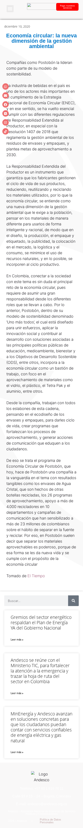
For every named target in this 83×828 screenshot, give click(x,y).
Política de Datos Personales (50, 821)
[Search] (73, 600)
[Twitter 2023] (5, 113)
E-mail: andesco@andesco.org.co (41, 804)
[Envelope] (5, 95)
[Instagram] (5, 122)
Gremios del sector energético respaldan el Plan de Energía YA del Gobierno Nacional (41, 622)
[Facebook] (5, 104)
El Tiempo (36, 576)
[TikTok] (5, 131)
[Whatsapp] (5, 86)
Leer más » (17, 639)
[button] (10, 8)
